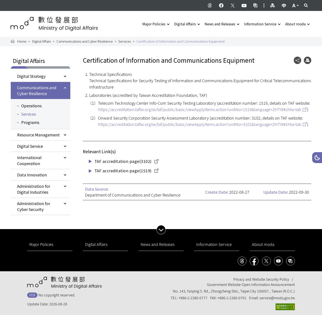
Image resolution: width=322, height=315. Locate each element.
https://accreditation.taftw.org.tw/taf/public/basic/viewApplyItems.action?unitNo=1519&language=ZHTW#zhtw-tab (199, 109)
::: (13, 2)
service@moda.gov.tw (277, 297)
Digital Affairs (185, 23)
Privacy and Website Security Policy (261, 279)
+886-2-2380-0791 (232, 297)
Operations (31, 105)
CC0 (32, 294)
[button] (317, 157)
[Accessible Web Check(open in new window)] (285, 306)
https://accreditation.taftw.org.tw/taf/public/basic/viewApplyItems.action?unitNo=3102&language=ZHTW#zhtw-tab (199, 124)
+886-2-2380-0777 (193, 297)
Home (22, 41)
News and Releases (220, 23)
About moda (295, 23)
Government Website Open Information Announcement (251, 284)
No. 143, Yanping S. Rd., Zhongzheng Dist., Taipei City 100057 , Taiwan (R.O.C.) (234, 291)
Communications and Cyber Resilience (85, 41)
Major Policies (153, 23)
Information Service (260, 23)
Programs (30, 122)
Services (124, 41)
